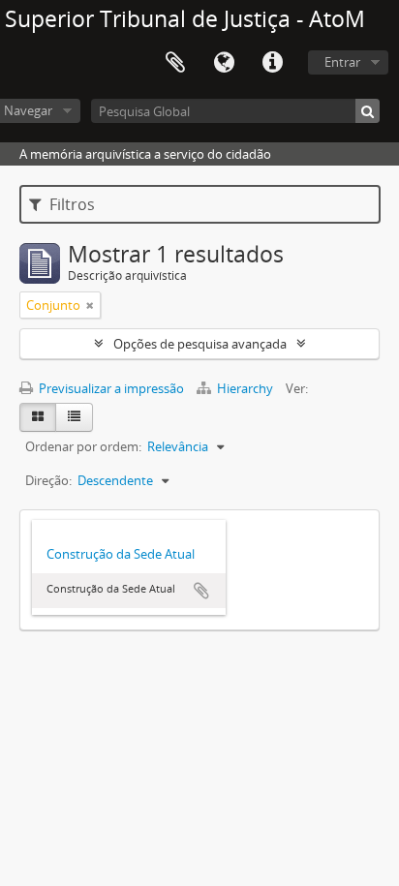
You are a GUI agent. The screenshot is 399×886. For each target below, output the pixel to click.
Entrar (342, 62)
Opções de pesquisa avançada (200, 343)
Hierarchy (245, 388)
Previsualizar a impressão (110, 388)
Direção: (48, 480)
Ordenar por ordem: (83, 446)
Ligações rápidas (272, 63)
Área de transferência (175, 63)
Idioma (224, 63)
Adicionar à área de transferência (201, 590)
